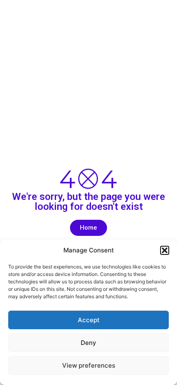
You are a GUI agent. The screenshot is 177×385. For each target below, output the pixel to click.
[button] (165, 250)
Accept (89, 320)
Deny (88, 343)
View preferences (88, 365)
